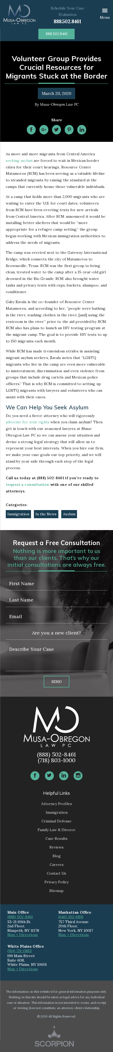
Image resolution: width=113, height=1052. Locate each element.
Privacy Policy (56, 882)
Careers (57, 864)
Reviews (56, 847)
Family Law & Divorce (56, 829)
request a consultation (27, 484)
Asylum (69, 514)
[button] (105, 14)
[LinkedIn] (63, 775)
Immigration (18, 514)
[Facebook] (34, 775)
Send (57, 681)
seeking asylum (19, 160)
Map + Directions (22, 934)
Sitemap (56, 890)
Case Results (56, 838)
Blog (57, 856)
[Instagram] (78, 775)
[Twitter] (49, 775)
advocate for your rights (27, 422)
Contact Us (56, 873)
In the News (45, 514)
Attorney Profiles (56, 803)
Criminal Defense (56, 821)
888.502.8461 (67, 21)
